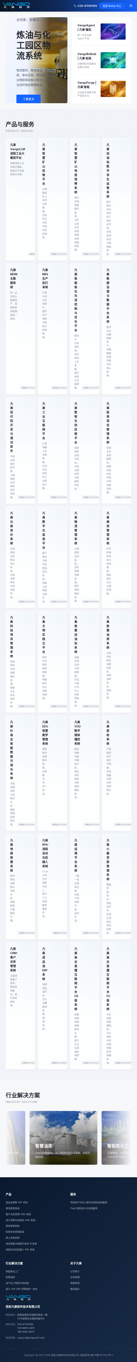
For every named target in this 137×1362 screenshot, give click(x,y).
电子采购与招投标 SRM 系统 (20, 1220)
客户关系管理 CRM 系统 (18, 1214)
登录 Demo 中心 (112, 5)
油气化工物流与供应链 (17, 1283)
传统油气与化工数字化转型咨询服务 (88, 1202)
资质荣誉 (75, 1283)
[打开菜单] (131, 6)
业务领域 (75, 1277)
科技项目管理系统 (15, 1231)
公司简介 (75, 1271)
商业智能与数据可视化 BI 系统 (21, 1243)
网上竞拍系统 (13, 1237)
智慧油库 (10, 1277)
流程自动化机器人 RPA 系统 (20, 1249)
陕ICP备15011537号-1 (101, 1355)
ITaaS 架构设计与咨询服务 (84, 1208)
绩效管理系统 (13, 1225)
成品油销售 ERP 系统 (17, 1202)
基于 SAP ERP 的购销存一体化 (21, 1288)
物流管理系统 (13, 1208)
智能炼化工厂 (13, 1271)
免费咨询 (28, 99)
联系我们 (75, 1288)
